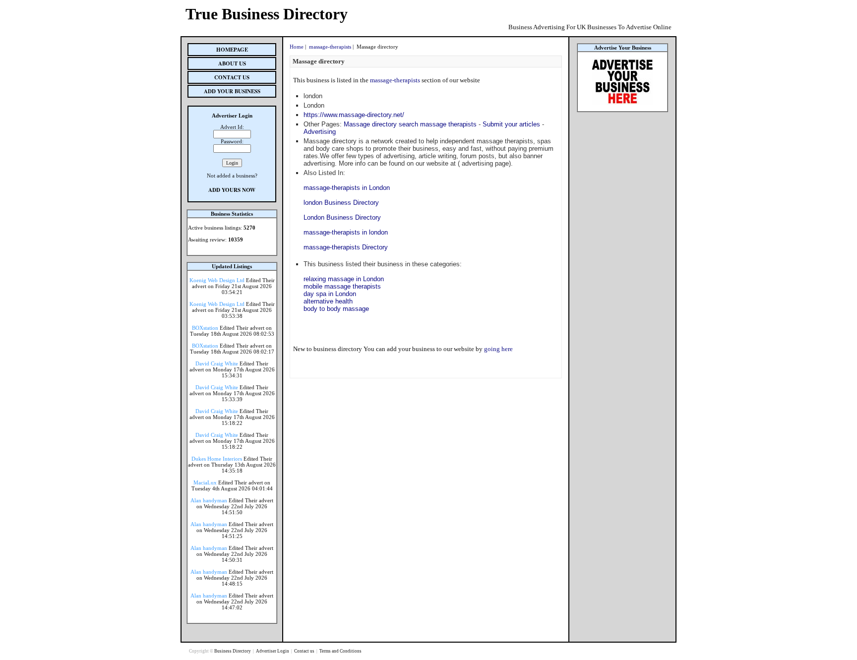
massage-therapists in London (347, 187)
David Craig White (216, 363)
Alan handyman (208, 500)
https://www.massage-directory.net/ (354, 115)
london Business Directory (341, 202)
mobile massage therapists (342, 286)
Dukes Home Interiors (216, 459)
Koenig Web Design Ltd (217, 280)
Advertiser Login (273, 651)
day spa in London (330, 294)
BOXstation (205, 328)
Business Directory (233, 651)
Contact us (304, 651)
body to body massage (336, 308)
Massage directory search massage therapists (410, 124)
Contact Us (231, 77)
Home (297, 47)
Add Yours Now (231, 190)
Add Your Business (232, 91)
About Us (232, 63)
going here (498, 349)
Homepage (232, 50)
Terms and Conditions (340, 651)
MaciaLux (205, 482)
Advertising (320, 131)
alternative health (328, 301)
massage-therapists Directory (346, 247)
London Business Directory (342, 217)
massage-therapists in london (346, 232)
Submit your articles (511, 124)
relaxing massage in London (344, 279)
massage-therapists (330, 47)
